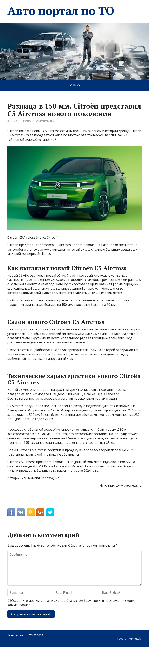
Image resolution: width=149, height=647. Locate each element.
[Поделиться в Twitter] (50, 512)
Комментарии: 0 (45, 121)
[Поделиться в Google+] (40, 512)
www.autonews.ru (129, 485)
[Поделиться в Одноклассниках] (31, 512)
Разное (27, 121)
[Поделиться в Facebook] (11, 512)
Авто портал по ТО (60, 11)
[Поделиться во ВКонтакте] (21, 512)
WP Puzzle (135, 638)
